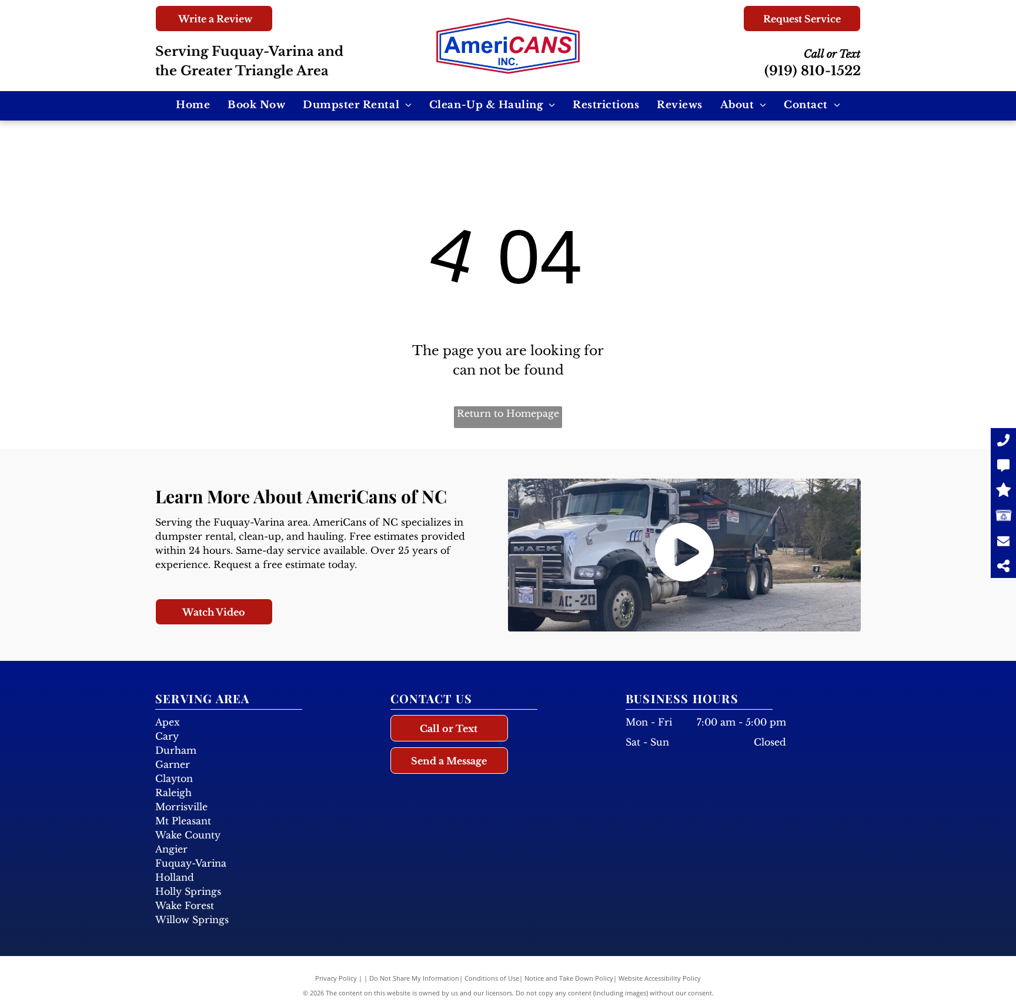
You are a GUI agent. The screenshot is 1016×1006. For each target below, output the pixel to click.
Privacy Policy (336, 978)
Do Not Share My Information (414, 978)
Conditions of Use (491, 978)
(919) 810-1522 (812, 71)
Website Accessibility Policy (660, 978)
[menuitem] (193, 105)
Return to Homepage (508, 413)
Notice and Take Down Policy (568, 978)
